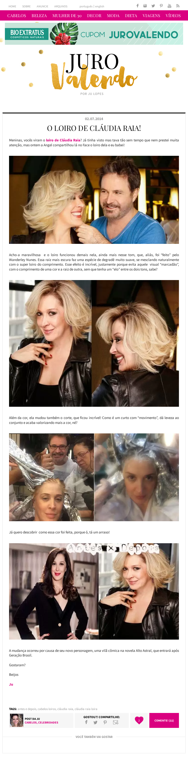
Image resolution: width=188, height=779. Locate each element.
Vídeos (173, 15)
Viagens (151, 15)
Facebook (86, 722)
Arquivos (60, 6)
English (99, 6)
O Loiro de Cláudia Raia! (94, 128)
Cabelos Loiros (47, 709)
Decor (94, 15)
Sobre (26, 6)
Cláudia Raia (65, 709)
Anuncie (42, 6)
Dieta (131, 15)
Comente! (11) (164, 720)
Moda (113, 15)
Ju (38, 719)
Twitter (95, 722)
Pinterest (105, 722)
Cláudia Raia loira (86, 709)
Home (12, 6)
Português (86, 6)
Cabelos (16, 15)
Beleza (39, 15)
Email (115, 722)
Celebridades (48, 722)
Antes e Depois (27, 709)
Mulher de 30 (67, 15)
